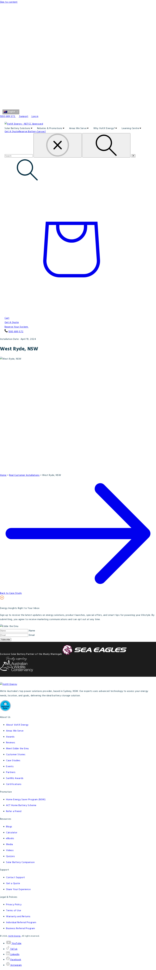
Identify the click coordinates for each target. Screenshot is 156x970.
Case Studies (13, 761)
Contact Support (15, 878)
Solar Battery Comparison (20, 862)
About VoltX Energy (17, 725)
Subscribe (5, 639)
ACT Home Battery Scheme (21, 805)
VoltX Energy (14, 936)
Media (9, 844)
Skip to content (9, 2)
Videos (10, 850)
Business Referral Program (20, 929)
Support (23, 116)
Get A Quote (12, 323)
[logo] (78, 124)
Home (3, 475)
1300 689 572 (15, 332)
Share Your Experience (18, 889)
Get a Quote (13, 884)
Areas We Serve (14, 731)
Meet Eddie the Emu (17, 749)
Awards (10, 737)
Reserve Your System (17, 327)
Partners (11, 772)
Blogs (9, 827)
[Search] (106, 145)
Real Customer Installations (24, 475)
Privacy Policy (13, 905)
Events (10, 767)
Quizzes (10, 856)
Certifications (13, 784)
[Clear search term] (58, 145)
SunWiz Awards (14, 778)
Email (32, 635)
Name (32, 631)
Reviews (10, 743)
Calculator (11, 833)
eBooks (10, 839)
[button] (10, 111)
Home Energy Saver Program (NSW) (26, 800)
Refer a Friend (13, 811)
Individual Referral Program (21, 923)
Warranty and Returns (18, 917)
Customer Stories (15, 755)
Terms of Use (13, 911)
